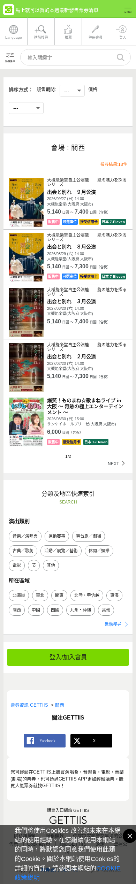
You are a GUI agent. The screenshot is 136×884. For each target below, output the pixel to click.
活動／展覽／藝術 (61, 550)
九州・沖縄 (80, 610)
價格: (93, 89)
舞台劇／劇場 (88, 536)
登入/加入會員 (68, 657)
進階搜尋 (113, 624)
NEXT (113, 463)
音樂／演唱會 (25, 536)
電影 (17, 565)
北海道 (19, 595)
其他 (51, 565)
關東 (59, 595)
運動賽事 (56, 536)
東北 (40, 595)
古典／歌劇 (23, 550)
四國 (55, 610)
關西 (17, 610)
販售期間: (46, 89)
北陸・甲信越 (86, 595)
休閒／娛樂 (99, 550)
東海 (114, 595)
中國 (36, 610)
